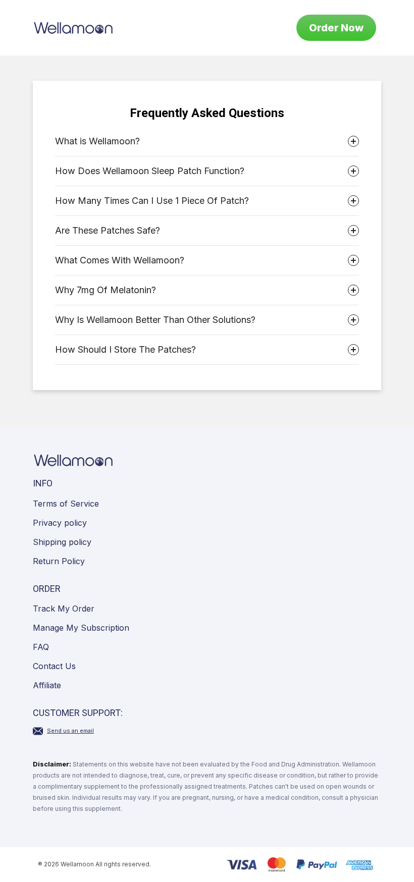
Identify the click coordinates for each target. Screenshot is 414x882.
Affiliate (47, 685)
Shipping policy (62, 542)
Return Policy (59, 561)
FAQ (41, 647)
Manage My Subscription (81, 628)
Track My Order (63, 608)
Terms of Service (66, 504)
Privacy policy (60, 523)
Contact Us (54, 666)
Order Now (336, 28)
